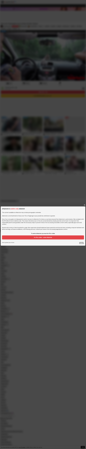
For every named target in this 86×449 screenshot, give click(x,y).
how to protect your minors (8, 242)
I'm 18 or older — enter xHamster (43, 237)
